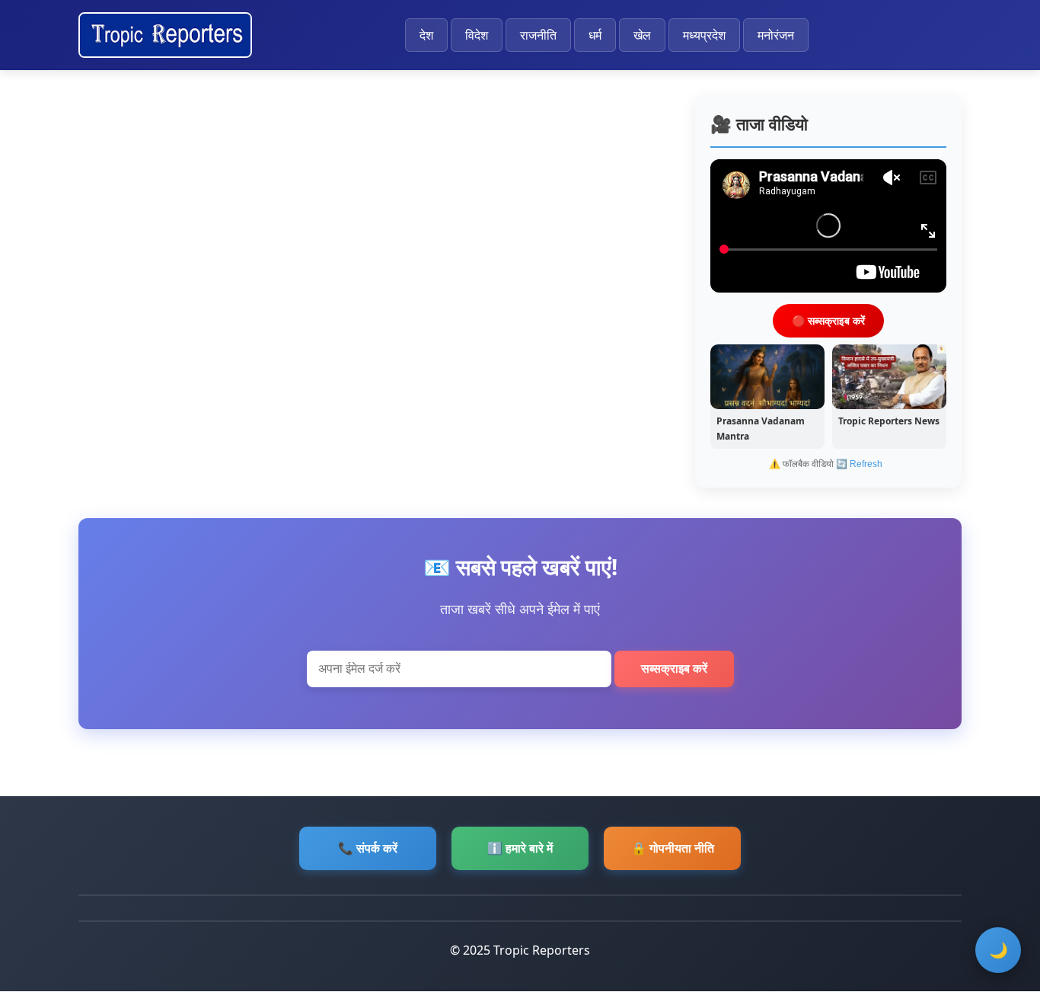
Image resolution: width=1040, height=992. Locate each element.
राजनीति (538, 35)
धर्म (595, 35)
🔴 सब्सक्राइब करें (828, 319)
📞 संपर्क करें (367, 848)
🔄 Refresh (859, 464)
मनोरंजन (776, 35)
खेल (642, 35)
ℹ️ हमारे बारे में (520, 848)
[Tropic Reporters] (165, 35)
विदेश (476, 35)
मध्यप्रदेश (704, 35)
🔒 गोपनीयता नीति (672, 848)
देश (426, 35)
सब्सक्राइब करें (674, 668)
